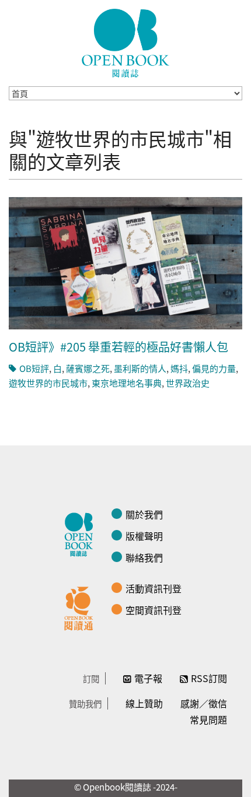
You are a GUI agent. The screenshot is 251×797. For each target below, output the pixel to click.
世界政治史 (188, 383)
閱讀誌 (81, 533)
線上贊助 (144, 703)
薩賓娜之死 (88, 368)
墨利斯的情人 (140, 368)
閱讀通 (81, 607)
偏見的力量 (214, 368)
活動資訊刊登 (154, 588)
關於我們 (144, 514)
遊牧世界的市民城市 (48, 383)
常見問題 (208, 719)
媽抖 (179, 368)
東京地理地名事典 (127, 383)
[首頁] (125, 43)
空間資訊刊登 (154, 610)
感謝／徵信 (203, 703)
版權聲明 (144, 536)
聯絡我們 (144, 557)
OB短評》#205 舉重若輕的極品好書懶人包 (118, 346)
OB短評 (34, 368)
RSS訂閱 (209, 678)
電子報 (148, 678)
